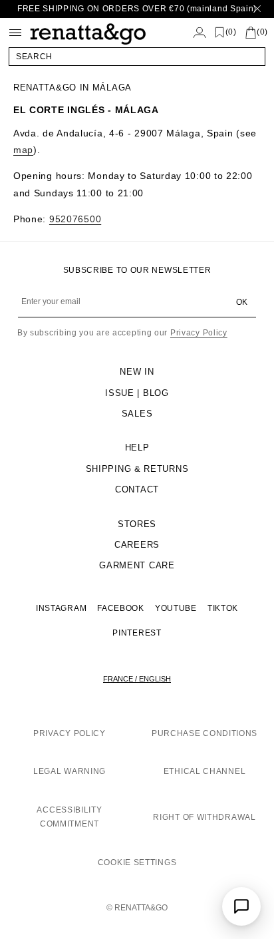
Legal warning (69, 771)
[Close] (257, 9)
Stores (137, 524)
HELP (137, 448)
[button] (137, 56)
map (23, 149)
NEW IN (137, 372)
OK (241, 302)
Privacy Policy (198, 332)
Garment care (136, 565)
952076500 (75, 219)
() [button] (231, 32)
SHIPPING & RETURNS (137, 469)
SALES (137, 414)
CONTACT (137, 489)
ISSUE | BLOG (136, 393)
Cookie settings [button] (137, 862)
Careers (137, 545)
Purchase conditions (204, 733)
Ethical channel (205, 771)
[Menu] (15, 32)
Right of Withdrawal (204, 817)
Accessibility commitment (69, 817)
